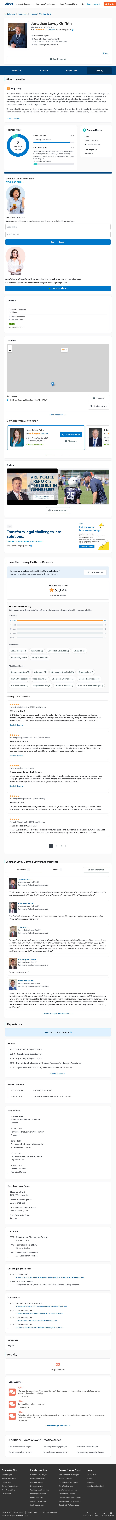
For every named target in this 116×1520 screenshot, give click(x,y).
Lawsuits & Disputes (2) (58, 651)
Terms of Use (6, 1512)
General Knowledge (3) (89, 679)
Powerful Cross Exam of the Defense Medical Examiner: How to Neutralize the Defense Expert (50, 1277)
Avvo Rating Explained (95, 1486)
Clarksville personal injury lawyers (55, 1446)
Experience (71, 71)
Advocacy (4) (40, 672)
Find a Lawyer (7, 1475)
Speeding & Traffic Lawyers (69, 1505)
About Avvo (91, 1475)
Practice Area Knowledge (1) (90, 685)
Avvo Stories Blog (8, 1490)
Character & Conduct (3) (63, 679)
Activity (99, 71)
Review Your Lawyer (9, 1478)
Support (90, 1482)
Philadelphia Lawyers (38, 1494)
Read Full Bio (13, 118)
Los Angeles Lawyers (38, 1478)
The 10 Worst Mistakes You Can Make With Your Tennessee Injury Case (41, 1306)
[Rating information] (73, 29)
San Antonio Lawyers (38, 1501)
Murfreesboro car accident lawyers (55, 1452)
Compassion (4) (86, 672)
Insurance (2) (37, 651)
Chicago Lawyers (36, 1482)
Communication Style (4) (62, 672)
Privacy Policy (19, 1512)
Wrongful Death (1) (39, 657)
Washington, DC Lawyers (39, 1490)
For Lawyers (6, 1494)
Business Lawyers (65, 1478)
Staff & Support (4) (19, 679)
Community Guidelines (48, 1512)
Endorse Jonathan (96, 870)
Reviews (44, 71)
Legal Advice (6, 1482)
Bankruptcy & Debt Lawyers (69, 1475)
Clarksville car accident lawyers (20, 1446)
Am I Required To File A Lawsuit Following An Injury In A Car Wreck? (40, 1327)
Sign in (111, 4)
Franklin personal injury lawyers (20, 1452)
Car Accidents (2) (18, 651)
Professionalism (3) (19, 685)
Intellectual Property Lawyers (69, 1501)
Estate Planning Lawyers (68, 1490)
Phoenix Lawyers (36, 1497)
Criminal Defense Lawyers (68, 1482)
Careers (90, 1478)
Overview (16, 71)
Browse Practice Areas (10, 1486)
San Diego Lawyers (37, 1505)
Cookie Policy (32, 1512)
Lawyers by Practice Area (45, 4)
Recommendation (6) (20, 672)
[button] (52, 384)
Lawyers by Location (23, 4)
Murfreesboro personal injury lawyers (90, 1452)
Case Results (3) (39, 679)
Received (23, 869)
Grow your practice (94, 4)
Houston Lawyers (36, 1486)
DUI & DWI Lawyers (66, 1486)
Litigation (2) (79, 651)
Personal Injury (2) (19, 657)
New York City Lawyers (38, 1475)
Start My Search (58, 242)
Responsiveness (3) (42, 685)
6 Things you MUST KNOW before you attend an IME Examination (39, 1313)
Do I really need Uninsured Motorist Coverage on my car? (36, 1320)
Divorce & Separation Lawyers (70, 1497)
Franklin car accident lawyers (87, 1446)
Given (57, 869)
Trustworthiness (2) (64, 685)
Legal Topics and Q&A (68, 4)
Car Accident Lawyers (67, 1494)
